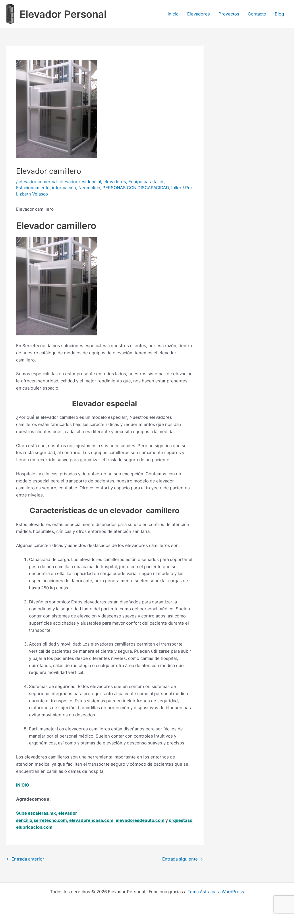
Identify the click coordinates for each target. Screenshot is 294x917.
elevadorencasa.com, (92, 820)
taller (176, 187)
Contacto (257, 14)
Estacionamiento (33, 187)
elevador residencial (80, 181)
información (64, 187)
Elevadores (198, 14)
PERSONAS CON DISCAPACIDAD (135, 187)
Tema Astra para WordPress (215, 891)
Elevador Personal (63, 14)
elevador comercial (38, 181)
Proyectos (228, 14)
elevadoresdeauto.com (140, 820)
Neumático (89, 187)
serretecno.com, (51, 820)
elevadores (114, 181)
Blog (279, 14)
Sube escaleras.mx (36, 813)
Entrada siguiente (182, 859)
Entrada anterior (25, 859)
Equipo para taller (146, 181)
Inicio (173, 14)
